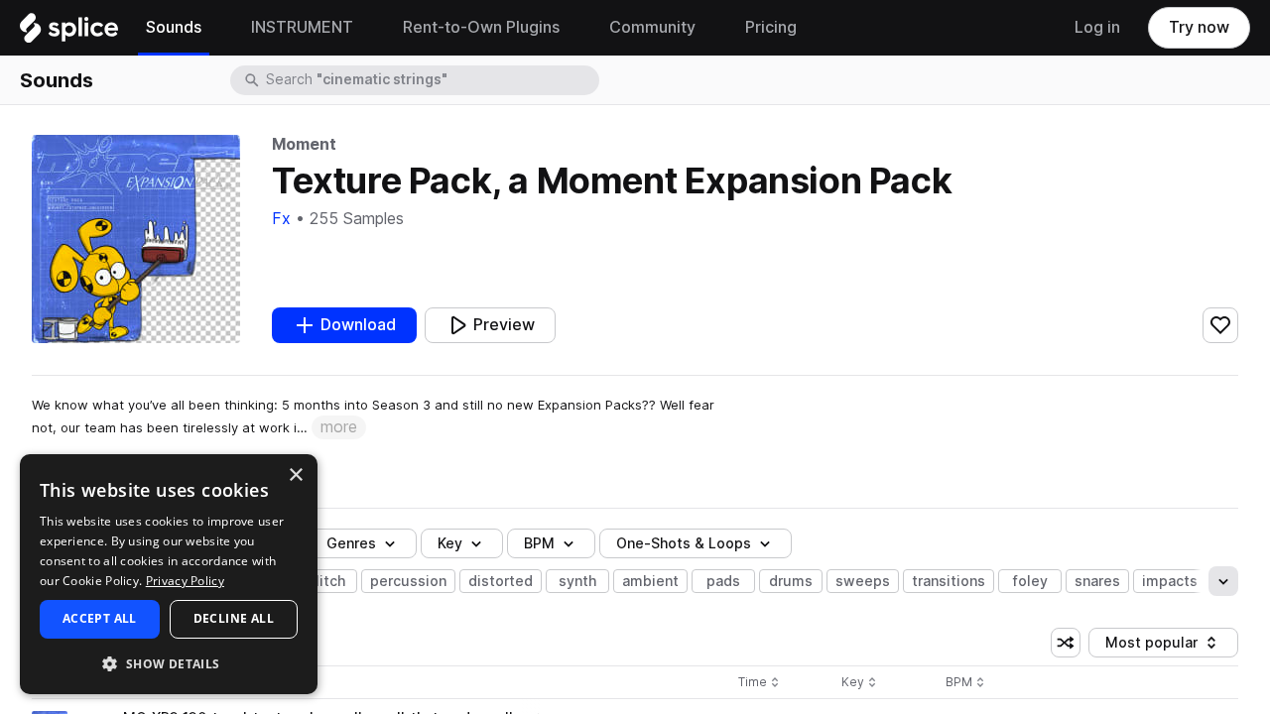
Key (860, 682)
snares (1097, 581)
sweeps (862, 581)
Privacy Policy (185, 580)
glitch (326, 581)
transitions (948, 581)
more (338, 426)
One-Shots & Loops (683, 543)
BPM (539, 543)
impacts (1170, 581)
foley (1030, 581)
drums (791, 581)
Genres (351, 543)
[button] (169, 663)
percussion (408, 581)
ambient (650, 581)
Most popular (1158, 646)
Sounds (56, 80)
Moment (304, 144)
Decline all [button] (233, 618)
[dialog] (169, 574)
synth (577, 581)
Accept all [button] (100, 618)
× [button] (295, 475)
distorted (500, 581)
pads (723, 581)
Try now (1199, 27)
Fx (281, 218)
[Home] (69, 33)
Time (759, 682)
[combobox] (430, 80)
